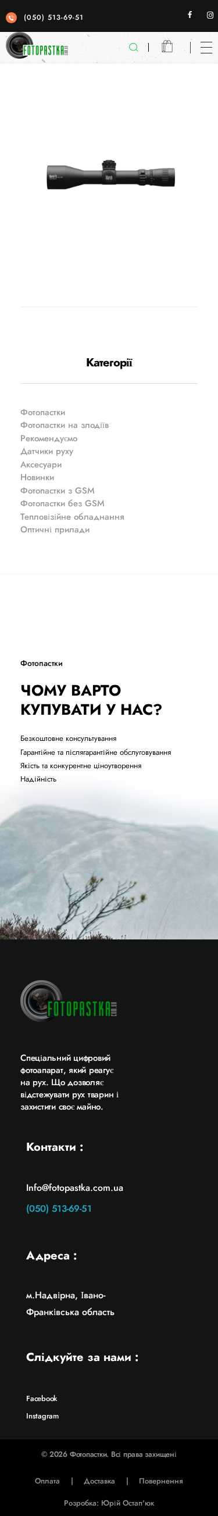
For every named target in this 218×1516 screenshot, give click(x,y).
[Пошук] (137, 47)
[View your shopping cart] (167, 47)
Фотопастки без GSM (62, 503)
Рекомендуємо (48, 438)
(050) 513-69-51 (54, 17)
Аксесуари (41, 464)
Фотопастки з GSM (57, 490)
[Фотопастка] (37, 45)
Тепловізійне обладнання (72, 516)
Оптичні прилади (55, 529)
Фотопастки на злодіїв (64, 425)
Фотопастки (42, 412)
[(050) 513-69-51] (11, 17)
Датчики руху (46, 451)
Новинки (37, 477)
